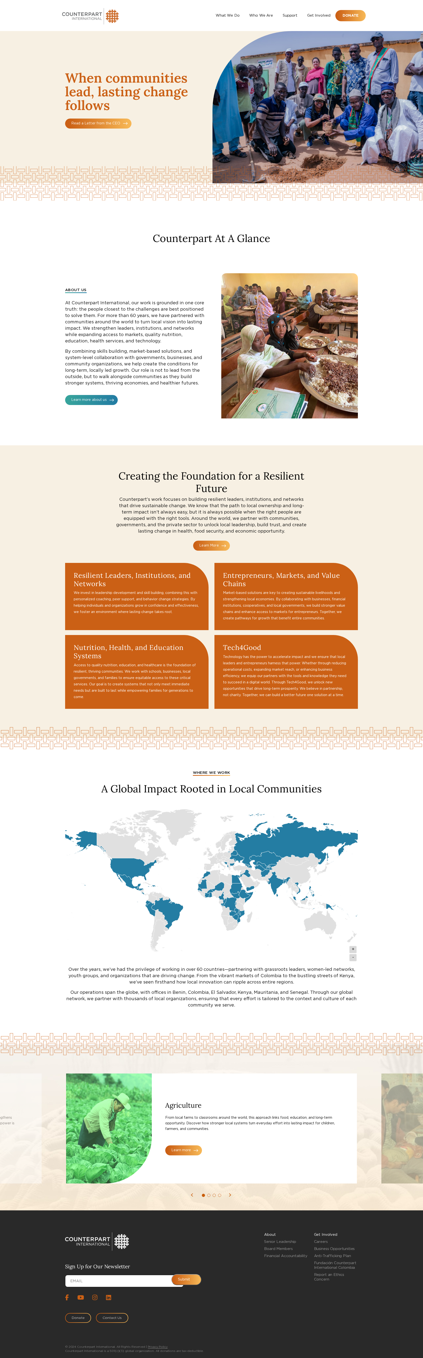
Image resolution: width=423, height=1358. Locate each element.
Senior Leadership (280, 1242)
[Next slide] (231, 1195)
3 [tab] (214, 1195)
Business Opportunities (334, 1249)
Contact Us (112, 1318)
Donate (350, 15)
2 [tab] (209, 1195)
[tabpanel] (211, 1128)
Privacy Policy (158, 1346)
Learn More (209, 545)
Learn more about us (89, 400)
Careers (321, 1242)
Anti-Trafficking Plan (332, 1256)
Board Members (278, 1249)
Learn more (181, 1150)
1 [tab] (203, 1195)
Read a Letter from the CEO (95, 123)
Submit (184, 1279)
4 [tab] (219, 1195)
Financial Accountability (285, 1256)
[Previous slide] (194, 1195)
